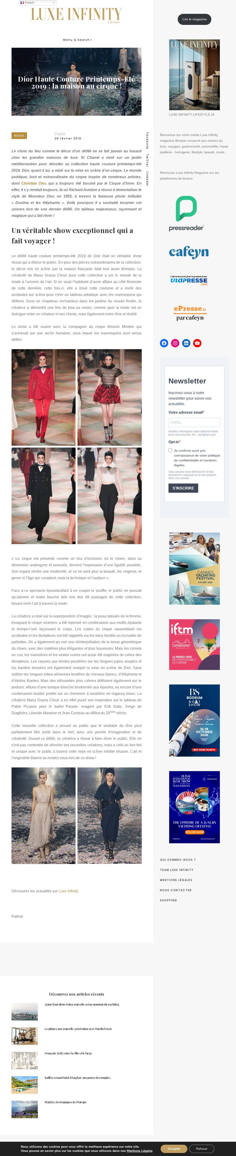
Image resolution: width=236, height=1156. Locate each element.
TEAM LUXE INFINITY (177, 870)
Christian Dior (33, 183)
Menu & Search (76, 40)
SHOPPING (168, 900)
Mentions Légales (140, 1151)
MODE (19, 136)
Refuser (201, 1149)
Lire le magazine (195, 19)
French (29, 2)
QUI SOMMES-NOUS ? (178, 860)
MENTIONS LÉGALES (176, 880)
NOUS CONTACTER (176, 890)
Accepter (174, 1149)
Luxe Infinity (68, 891)
